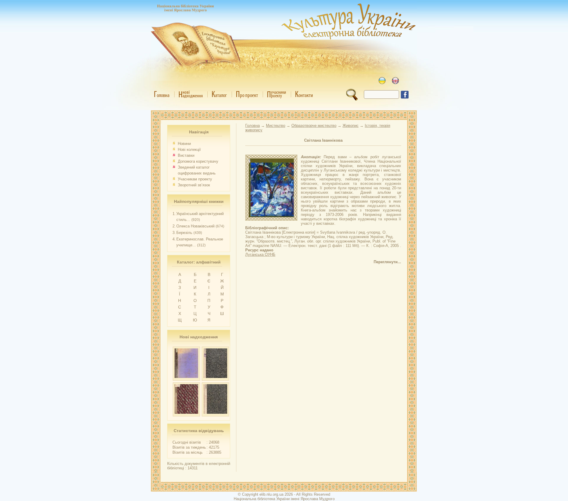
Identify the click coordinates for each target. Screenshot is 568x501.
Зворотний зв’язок (194, 185)
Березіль (184, 232)
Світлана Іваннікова (323, 140)
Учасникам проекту (195, 179)
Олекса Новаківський (195, 226)
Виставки (186, 155)
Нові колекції (189, 149)
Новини (184, 143)
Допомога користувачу (198, 161)
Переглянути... (387, 262)
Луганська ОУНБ (260, 254)
